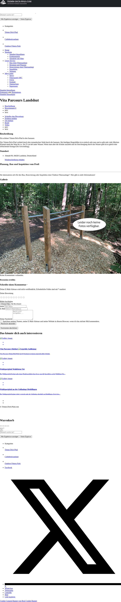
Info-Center (9, 73)
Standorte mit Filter (16, 59)
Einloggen (4, 92)
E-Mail (2, 309)
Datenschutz (14, 84)
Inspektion (13, 69)
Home (7, 50)
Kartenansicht (14, 56)
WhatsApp (9, 588)
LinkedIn (8, 593)
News (11, 76)
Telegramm (9, 590)
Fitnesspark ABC (15, 78)
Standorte (8, 52)
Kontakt (12, 82)
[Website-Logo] (18, 12)
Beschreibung (10, 106)
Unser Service (10, 61)
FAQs (11, 80)
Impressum (13, 86)
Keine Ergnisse (26, 19)
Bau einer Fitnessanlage (18, 63)
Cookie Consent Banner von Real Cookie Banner (18, 601)
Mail (6, 595)
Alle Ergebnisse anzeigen (9, 19)
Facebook (8, 468)
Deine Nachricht (6, 319)
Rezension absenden (8, 324)
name (2, 306)
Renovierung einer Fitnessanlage (21, 67)
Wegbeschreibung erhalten (14, 160)
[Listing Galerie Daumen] (60, 273)
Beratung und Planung (17, 65)
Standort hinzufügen (17, 54)
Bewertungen (10, 108)
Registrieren (16, 92)
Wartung (12, 71)
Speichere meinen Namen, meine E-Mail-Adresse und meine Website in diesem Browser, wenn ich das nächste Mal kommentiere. (51, 321)
